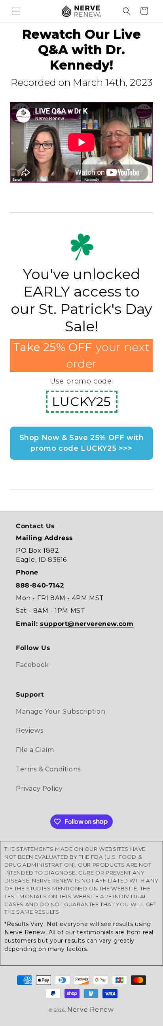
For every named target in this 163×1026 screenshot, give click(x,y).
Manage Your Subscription (60, 711)
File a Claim (35, 750)
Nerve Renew (90, 1009)
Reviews (29, 730)
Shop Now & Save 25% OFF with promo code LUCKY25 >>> (81, 443)
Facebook (32, 665)
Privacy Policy (39, 788)
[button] (16, 11)
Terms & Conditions (48, 769)
